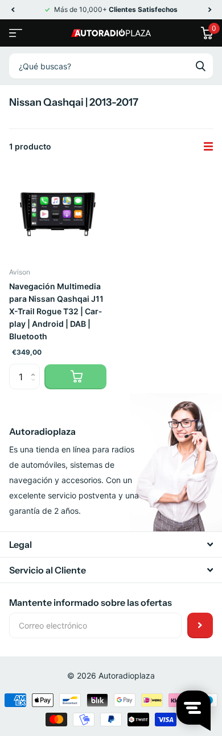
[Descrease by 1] (36, 386)
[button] (12, 9)
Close (111, 544)
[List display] (208, 146)
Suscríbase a (200, 625)
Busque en (200, 65)
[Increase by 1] (36, 367)
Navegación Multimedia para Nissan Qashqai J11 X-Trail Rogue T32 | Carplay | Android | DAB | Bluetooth (56, 311)
